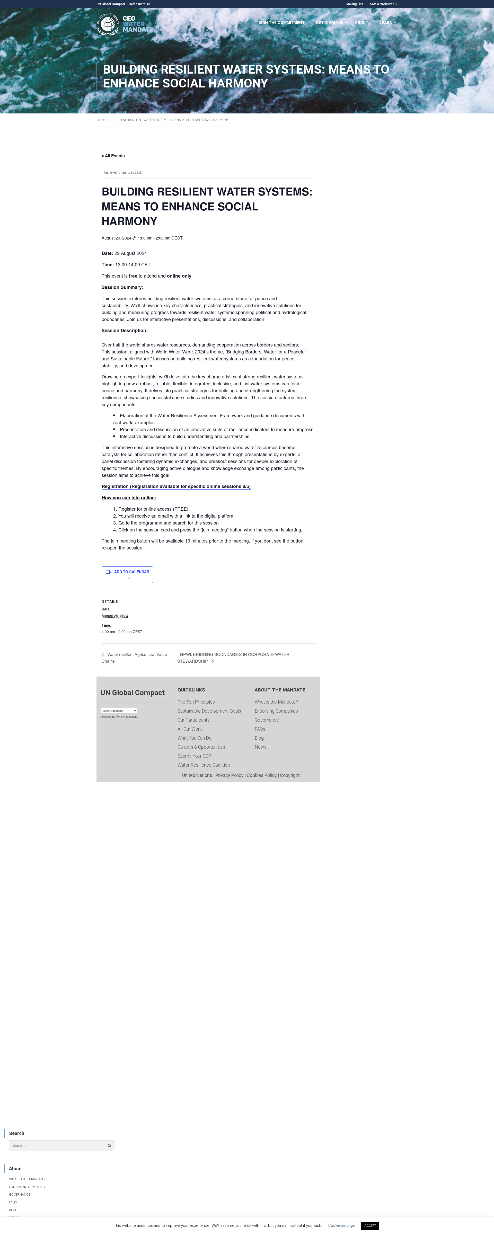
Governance (267, 720)
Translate (131, 716)
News (261, 747)
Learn (386, 22)
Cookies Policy (262, 775)
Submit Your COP (195, 756)
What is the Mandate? (276, 702)
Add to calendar (131, 571)
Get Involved (329, 22)
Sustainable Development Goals (209, 711)
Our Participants (194, 720)
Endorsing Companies (276, 711)
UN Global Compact (110, 4)
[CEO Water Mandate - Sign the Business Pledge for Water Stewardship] (125, 25)
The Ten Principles (196, 702)
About (361, 22)
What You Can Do (194, 738)
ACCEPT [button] (370, 1226)
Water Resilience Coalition (204, 765)
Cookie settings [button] (341, 1225)
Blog (259, 738)
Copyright (290, 775)
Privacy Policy (229, 775)
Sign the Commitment (282, 22)
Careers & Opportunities (201, 747)
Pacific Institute (138, 4)
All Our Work (190, 729)
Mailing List (354, 4)
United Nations (197, 775)
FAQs (260, 729)
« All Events (113, 155)
